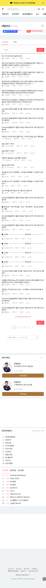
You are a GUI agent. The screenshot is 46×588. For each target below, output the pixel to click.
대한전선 (10, 26)
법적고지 (23, 571)
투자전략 (15, 14)
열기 (44, 579)
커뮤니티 (5, 14)
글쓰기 (40, 50)
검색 (39, 9)
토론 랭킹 (13, 470)
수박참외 (7, 58)
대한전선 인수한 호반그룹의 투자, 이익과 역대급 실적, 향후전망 (22, 136)
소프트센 (8, 451)
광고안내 (26, 569)
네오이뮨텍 (9, 463)
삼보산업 (8, 443)
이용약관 (34, 569)
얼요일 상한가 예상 (8, 165)
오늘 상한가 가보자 (8, 144)
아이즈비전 (9, 449)
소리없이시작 (8, 211)
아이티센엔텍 (9, 446)
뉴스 (37, 14)
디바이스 (8, 460)
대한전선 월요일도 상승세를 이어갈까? (14, 158)
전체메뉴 (44, 9)
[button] (19, 50)
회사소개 (11, 569)
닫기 (43, 3)
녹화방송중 (23, 375)
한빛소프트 (9, 454)
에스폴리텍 (9, 457)
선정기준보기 (13, 431)
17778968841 (7, 139)
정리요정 (7, 294)
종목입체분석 (27, 14)
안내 (24, 317)
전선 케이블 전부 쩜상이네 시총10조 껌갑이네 (17, 190)
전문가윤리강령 (33, 571)
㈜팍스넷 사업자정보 (22, 575)
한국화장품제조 (10, 437)
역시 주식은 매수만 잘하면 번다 (12, 56)
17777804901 (7, 160)
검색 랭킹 (5, 470)
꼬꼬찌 (6, 176)
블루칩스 (7, 113)
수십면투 (7, 67)
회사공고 (19, 569)
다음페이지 (32, 327)
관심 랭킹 (21, 470)
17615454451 (9, 146)
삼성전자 (8, 440)
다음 (43, 357)
